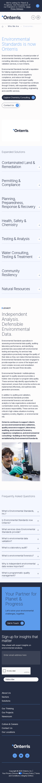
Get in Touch (13, 623)
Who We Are (13, 26)
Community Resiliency (11, 273)
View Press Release (20, 8)
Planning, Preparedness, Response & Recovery (18, 203)
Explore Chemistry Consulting (17, 97)
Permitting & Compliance (11, 183)
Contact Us (9, 105)
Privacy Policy (28, 773)
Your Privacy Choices (10, 773)
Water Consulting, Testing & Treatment (17, 255)
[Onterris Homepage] (2, 26)
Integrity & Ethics (27, 776)
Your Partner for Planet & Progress (21, 599)
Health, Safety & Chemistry (14, 223)
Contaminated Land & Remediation (18, 164)
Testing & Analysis (15, 239)
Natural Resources (16, 289)
